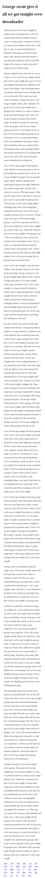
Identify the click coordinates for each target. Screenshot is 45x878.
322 (23, 875)
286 (18, 863)
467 (12, 872)
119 (30, 863)
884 (24, 872)
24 (11, 866)
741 (11, 875)
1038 (17, 866)
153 (29, 869)
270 (18, 869)
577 (18, 872)
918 (12, 863)
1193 (5, 866)
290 (24, 866)
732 (5, 869)
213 (5, 875)
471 (17, 875)
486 (24, 863)
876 (36, 866)
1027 (30, 875)
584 (35, 869)
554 (30, 872)
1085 (11, 869)
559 (36, 863)
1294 (5, 863)
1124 (5, 872)
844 (30, 866)
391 (36, 872)
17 (24, 869)
